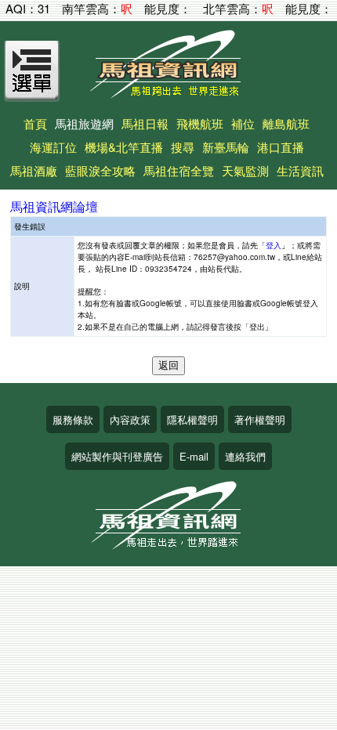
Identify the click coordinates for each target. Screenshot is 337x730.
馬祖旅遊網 (84, 123)
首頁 (35, 123)
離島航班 (286, 123)
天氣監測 (245, 170)
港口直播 (280, 147)
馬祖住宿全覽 (178, 170)
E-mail (193, 456)
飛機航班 (199, 123)
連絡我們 (245, 456)
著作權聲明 (259, 419)
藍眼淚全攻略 (100, 170)
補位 (243, 123)
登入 (273, 245)
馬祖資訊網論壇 (54, 206)
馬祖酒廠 (33, 170)
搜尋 (182, 147)
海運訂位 (53, 147)
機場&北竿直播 (124, 147)
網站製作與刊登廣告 (117, 456)
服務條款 (73, 419)
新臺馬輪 (225, 147)
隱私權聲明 (192, 419)
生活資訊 (300, 170)
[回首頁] (168, 92)
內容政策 (130, 419)
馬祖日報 (144, 123)
